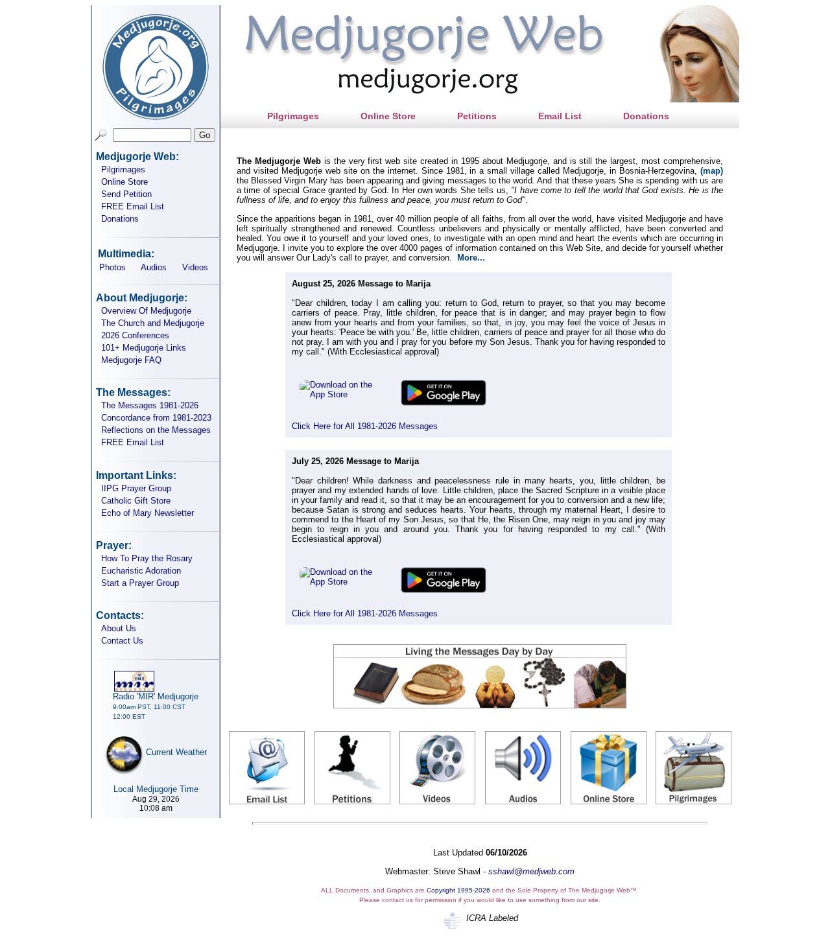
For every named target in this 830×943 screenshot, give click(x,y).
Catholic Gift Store (136, 501)
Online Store (124, 182)
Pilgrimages (123, 169)
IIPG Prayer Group (136, 488)
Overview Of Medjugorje (146, 311)
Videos (195, 267)
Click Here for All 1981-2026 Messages (365, 426)
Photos (112, 267)
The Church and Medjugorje (152, 323)
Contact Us (122, 641)
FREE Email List (132, 206)
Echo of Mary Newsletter (147, 513)
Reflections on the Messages (156, 430)
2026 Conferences (135, 335)
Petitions (477, 116)
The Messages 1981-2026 (149, 405)
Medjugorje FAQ (131, 360)
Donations (120, 219)
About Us (118, 628)
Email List (560, 116)
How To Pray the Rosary (147, 558)
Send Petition (126, 194)
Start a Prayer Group (140, 583)
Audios (154, 267)
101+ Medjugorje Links (143, 348)
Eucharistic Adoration (141, 571)
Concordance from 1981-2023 (156, 418)
